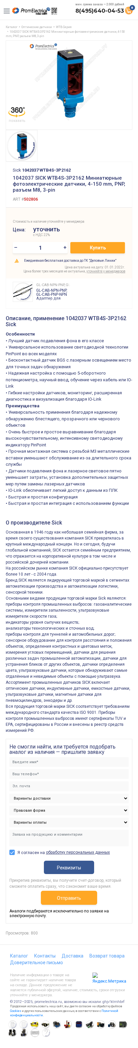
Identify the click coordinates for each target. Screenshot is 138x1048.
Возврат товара (107, 956)
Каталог (19, 956)
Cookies (15, 1011)
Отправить (69, 898)
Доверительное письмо (36, 962)
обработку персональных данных (78, 852)
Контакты (45, 956)
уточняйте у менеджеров (105, 271)
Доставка (72, 956)
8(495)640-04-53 (99, 11)
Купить (98, 247)
